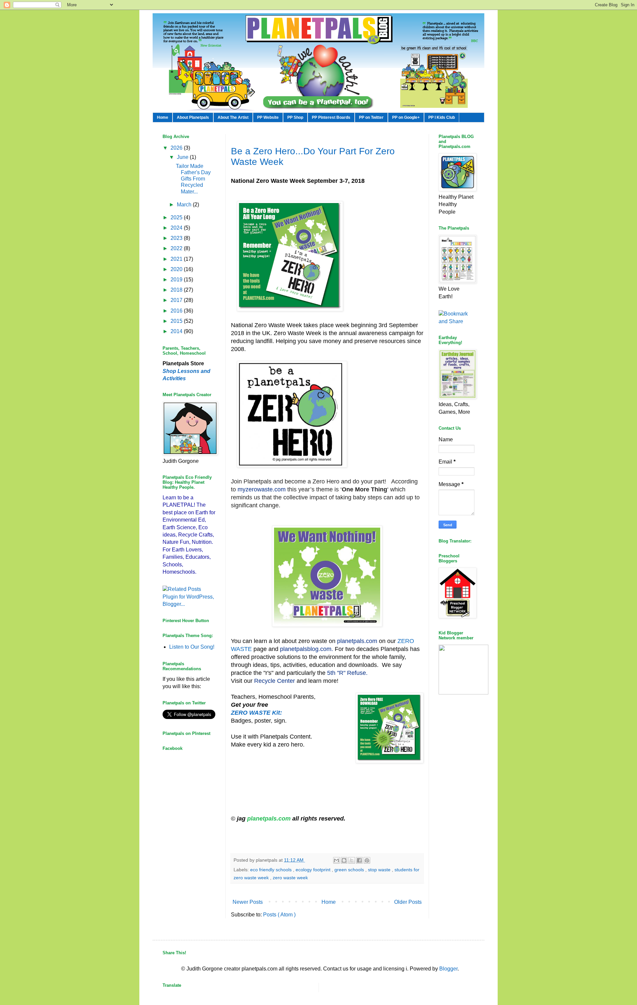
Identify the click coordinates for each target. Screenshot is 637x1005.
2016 (177, 311)
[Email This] (336, 860)
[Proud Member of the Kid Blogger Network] (463, 692)
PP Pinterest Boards (331, 117)
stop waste (380, 869)
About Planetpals (193, 117)
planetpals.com (269, 818)
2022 (177, 248)
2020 (177, 269)
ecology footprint (314, 869)
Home (162, 117)
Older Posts (408, 902)
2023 (177, 238)
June (183, 157)
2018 (177, 290)
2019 (177, 279)
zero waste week (290, 877)
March (185, 204)
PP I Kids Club (441, 117)
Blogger (448, 968)
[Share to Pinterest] (367, 860)
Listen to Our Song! (191, 647)
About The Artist (233, 117)
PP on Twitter (371, 117)
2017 (177, 300)
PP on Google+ (406, 117)
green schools (349, 869)
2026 (177, 148)
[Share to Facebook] (359, 860)
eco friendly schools (271, 869)
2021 (177, 259)
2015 (177, 321)
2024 (177, 228)
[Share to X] (351, 860)
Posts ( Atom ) (279, 914)
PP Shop (295, 117)
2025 (177, 217)
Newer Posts (248, 902)
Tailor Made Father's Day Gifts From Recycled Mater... (193, 178)
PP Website (268, 117)
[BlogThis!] (344, 860)
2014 (177, 331)
